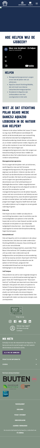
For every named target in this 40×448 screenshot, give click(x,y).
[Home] (4, 3)
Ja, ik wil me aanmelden (11, 352)
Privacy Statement (20, 415)
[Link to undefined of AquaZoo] (10, 321)
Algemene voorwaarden (20, 426)
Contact (19, 330)
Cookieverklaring (20, 420)
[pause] (5, 57)
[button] (36, 3)
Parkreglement (20, 404)
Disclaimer (20, 409)
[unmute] (5, 61)
